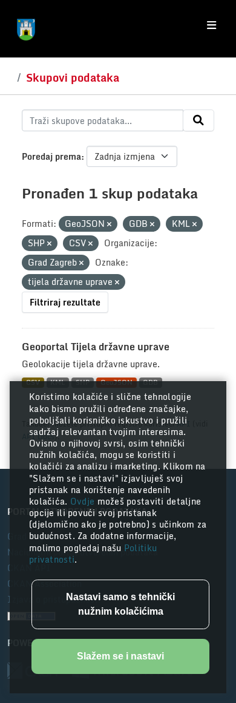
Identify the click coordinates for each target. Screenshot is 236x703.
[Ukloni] (109, 224)
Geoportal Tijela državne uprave (95, 347)
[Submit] (198, 120)
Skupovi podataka (72, 77)
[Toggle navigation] (211, 25)
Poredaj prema (51, 156)
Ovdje (83, 501)
